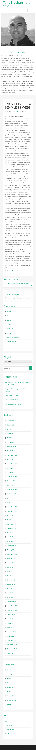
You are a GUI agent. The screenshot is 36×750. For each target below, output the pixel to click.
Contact (9, 324)
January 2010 (11, 575)
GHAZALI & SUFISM (11, 279)
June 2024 (10, 429)
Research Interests (13, 337)
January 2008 (11, 636)
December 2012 (12, 507)
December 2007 (12, 640)
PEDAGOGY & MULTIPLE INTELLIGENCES (18, 283)
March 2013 (10, 502)
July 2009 (10, 588)
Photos (9, 333)
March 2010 (10, 571)
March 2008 (10, 627)
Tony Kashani (22, 111)
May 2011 (10, 537)
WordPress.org (9, 734)
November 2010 (12, 558)
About (9, 311)
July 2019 (10, 459)
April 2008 (10, 623)
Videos (9, 346)
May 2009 (10, 593)
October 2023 (11, 442)
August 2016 (11, 481)
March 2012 (10, 524)
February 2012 (11, 528)
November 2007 (12, 644)
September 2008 (12, 610)
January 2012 (11, 532)
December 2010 (12, 554)
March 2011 (10, 541)
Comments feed (9, 729)
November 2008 (12, 606)
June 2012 (10, 519)
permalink (16, 271)
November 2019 (12, 455)
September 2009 (12, 580)
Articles (9, 271)
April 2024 (10, 438)
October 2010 (11, 563)
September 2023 (12, 446)
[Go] (30, 368)
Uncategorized (11, 341)
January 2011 (11, 550)
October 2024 (11, 425)
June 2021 (10, 451)
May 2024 (10, 433)
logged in (15, 298)
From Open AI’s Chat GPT (13, 399)
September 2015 (12, 489)
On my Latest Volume (11, 395)
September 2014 (12, 494)
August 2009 (11, 584)
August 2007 (11, 653)
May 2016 (10, 485)
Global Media (11, 329)
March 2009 (10, 597)
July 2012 (10, 515)
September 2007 (12, 649)
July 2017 (10, 468)
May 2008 (10, 619)
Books (9, 320)
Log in (7, 721)
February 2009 (11, 601)
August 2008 (11, 614)
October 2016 (11, 472)
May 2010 (10, 567)
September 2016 (12, 476)
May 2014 (10, 498)
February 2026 (11, 420)
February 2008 (11, 631)
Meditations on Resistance (13, 404)
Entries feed (8, 725)
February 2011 (11, 545)
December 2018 (12, 464)
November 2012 (12, 511)
